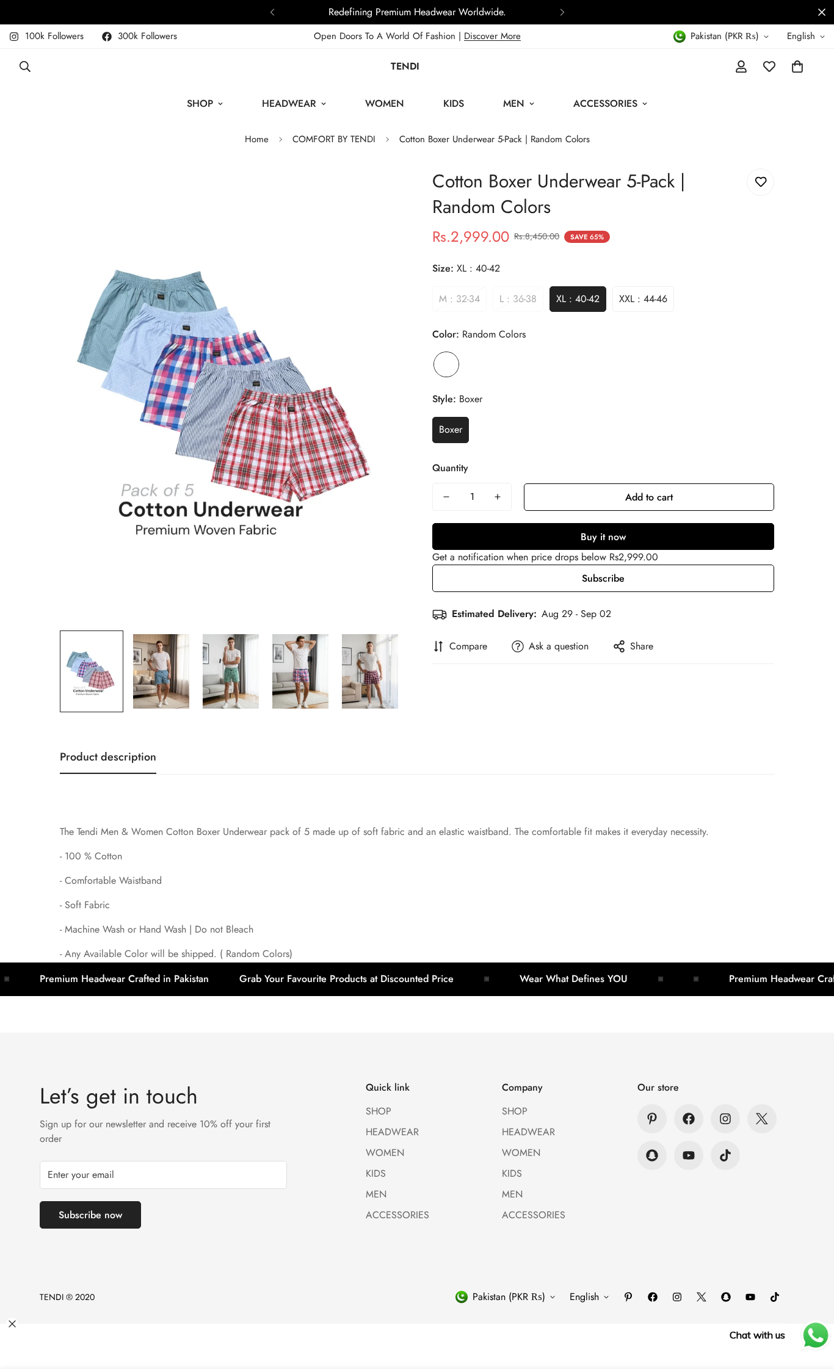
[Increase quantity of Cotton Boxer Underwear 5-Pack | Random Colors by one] (497, 496)
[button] (797, 66)
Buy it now (603, 537)
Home (257, 139)
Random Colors (446, 364)
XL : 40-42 (578, 299)
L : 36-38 (518, 299)
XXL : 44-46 (643, 299)
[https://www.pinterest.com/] (652, 1118)
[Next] (562, 12)
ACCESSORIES (605, 103)
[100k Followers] (725, 1118)
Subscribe (603, 578)
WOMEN (384, 103)
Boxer (450, 429)
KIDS (453, 103)
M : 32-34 (459, 299)
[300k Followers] (688, 1118)
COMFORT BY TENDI (333, 139)
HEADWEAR (289, 103)
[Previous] (272, 12)
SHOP (200, 103)
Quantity (450, 468)
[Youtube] (688, 1155)
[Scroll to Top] (810, 1302)
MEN (513, 103)
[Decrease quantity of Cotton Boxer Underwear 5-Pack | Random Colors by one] (446, 496)
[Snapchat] (652, 1155)
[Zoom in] (376, 191)
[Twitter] (762, 1118)
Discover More (492, 36)
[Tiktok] (725, 1155)
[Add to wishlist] (760, 182)
